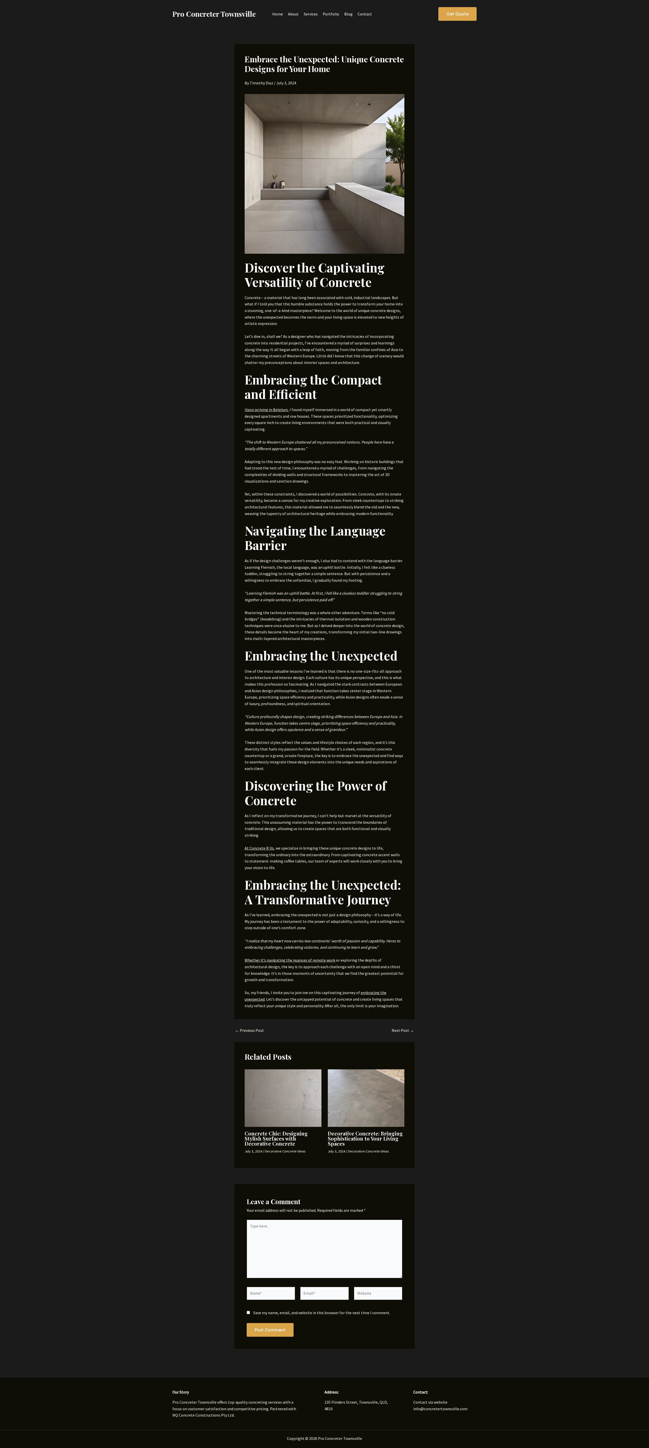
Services (311, 13)
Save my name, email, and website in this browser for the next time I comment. (321, 1312)
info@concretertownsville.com (440, 1408)
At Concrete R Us (259, 848)
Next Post (403, 1030)
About (293, 13)
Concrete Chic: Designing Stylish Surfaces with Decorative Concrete (276, 1138)
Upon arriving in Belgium (266, 409)
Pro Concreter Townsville (214, 14)
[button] (457, 14)
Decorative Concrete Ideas (285, 1151)
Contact (365, 13)
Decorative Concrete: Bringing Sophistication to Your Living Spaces (365, 1138)
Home (277, 13)
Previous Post (249, 1030)
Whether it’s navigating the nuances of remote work (290, 960)
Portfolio (331, 13)
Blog (348, 13)
